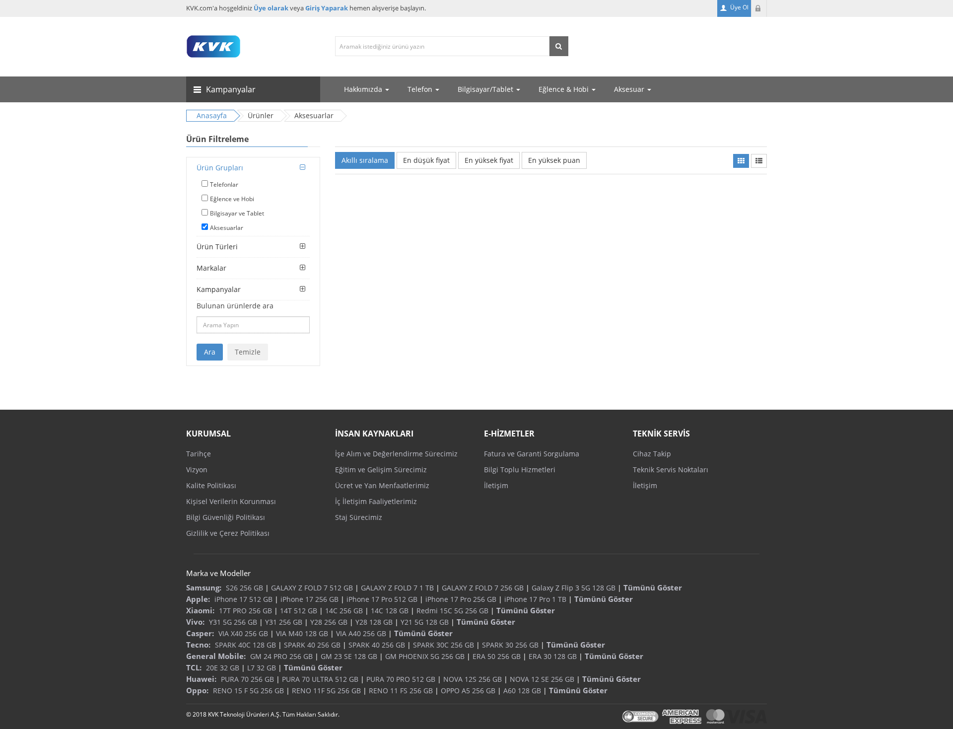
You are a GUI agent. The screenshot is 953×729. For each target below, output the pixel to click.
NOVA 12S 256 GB (472, 679)
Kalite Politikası (211, 485)
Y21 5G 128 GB (425, 622)
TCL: (194, 667)
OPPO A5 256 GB (468, 690)
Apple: (198, 599)
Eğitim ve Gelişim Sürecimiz (381, 469)
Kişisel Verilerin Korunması (231, 501)
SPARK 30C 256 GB (443, 645)
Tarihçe (198, 453)
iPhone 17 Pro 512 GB (381, 599)
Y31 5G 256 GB (233, 622)
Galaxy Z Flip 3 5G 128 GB (573, 587)
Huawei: (201, 679)
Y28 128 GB (374, 622)
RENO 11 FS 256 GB (401, 690)
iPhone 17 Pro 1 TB (535, 599)
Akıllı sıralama (364, 160)
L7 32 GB (261, 667)
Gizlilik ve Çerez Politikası (228, 533)
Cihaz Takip (652, 453)
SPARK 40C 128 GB (245, 645)
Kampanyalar (219, 289)
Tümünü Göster (652, 587)
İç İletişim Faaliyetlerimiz (376, 501)
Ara (209, 352)
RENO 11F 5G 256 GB (326, 690)
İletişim (496, 485)
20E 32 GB (222, 667)
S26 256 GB (244, 587)
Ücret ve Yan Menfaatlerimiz (382, 485)
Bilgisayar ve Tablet (237, 213)
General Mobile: (216, 656)
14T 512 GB (298, 610)
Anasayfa (212, 115)
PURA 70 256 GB (247, 679)
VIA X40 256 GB (243, 633)
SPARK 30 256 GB (510, 645)
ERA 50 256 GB (497, 656)
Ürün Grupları (220, 167)
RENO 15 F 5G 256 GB (248, 690)
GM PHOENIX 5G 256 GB (425, 656)
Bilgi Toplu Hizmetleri (519, 469)
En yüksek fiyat (489, 160)
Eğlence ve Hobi (232, 199)
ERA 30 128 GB (553, 656)
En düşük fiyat (426, 160)
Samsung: (203, 587)
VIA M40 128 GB (302, 633)
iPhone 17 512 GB (243, 599)
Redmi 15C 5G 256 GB (452, 610)
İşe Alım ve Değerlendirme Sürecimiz (396, 453)
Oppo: (197, 690)
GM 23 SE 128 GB (349, 656)
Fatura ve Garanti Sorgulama (531, 453)
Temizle (248, 352)
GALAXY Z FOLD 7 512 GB (312, 587)
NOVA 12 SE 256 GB (542, 679)
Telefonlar (224, 184)
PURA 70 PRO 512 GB (400, 679)
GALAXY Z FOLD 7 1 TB (397, 587)
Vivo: (195, 622)
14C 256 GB (344, 610)
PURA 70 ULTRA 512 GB (320, 679)
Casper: (200, 633)
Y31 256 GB (283, 622)
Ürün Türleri (217, 246)
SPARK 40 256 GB (312, 645)
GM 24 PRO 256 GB (281, 656)
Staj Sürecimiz (358, 517)
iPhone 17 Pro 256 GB (460, 599)
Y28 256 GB (328, 622)
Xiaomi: (200, 610)
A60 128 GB (522, 690)
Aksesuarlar (226, 227)
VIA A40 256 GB (361, 633)
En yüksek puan (554, 160)
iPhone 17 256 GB (309, 599)
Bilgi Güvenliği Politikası (225, 517)
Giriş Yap (759, 8)
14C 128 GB (389, 610)
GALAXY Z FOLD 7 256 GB (483, 587)
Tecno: (198, 645)
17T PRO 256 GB (245, 610)
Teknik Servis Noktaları (670, 469)
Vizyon (196, 469)
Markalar (211, 268)
